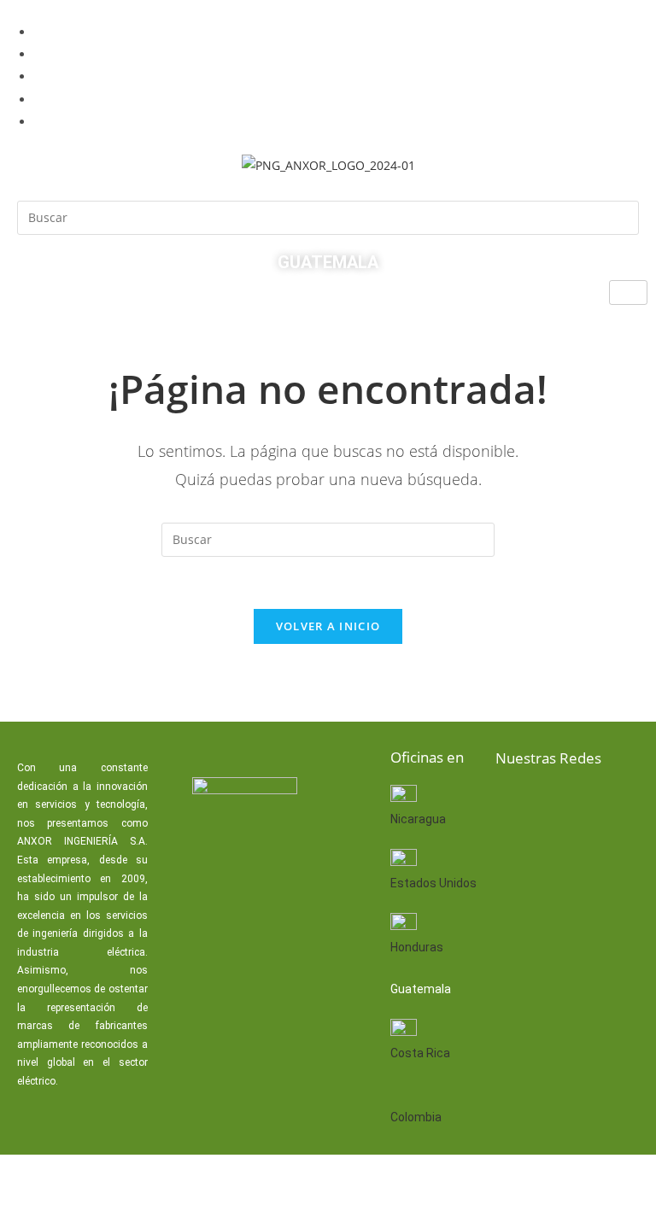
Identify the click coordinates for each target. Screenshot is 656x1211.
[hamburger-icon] (628, 292)
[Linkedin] (569, 803)
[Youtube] (514, 855)
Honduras (416, 947)
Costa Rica (420, 1053)
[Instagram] (569, 855)
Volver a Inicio (328, 626)
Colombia (416, 1117)
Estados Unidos (433, 883)
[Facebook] (514, 803)
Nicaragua (418, 819)
